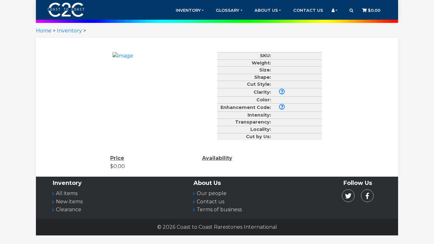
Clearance (68, 210)
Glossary (227, 10)
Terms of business (219, 210)
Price (117, 158)
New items (69, 202)
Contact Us (308, 10)
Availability (217, 158)
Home (43, 31)
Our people (212, 193)
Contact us (210, 202)
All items (67, 193)
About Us (266, 10)
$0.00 (373, 10)
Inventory (188, 10)
